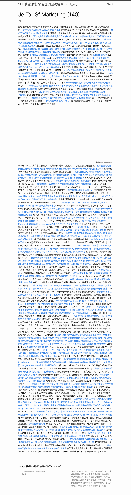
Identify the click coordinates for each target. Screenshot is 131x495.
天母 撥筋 (37, 67)
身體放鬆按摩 (77, 91)
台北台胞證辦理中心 (73, 414)
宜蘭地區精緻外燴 (46, 405)
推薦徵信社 (87, 257)
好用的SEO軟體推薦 (32, 30)
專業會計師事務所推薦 (70, 344)
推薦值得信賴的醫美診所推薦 (44, 356)
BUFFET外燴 (87, 344)
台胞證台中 (73, 402)
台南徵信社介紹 (41, 430)
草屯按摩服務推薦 (71, 42)
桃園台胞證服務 (28, 45)
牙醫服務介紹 (104, 82)
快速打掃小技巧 (53, 236)
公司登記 (45, 58)
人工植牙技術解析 (103, 36)
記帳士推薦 (100, 368)
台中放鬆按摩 (53, 344)
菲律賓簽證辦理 (34, 337)
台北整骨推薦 (74, 337)
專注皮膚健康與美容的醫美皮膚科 (44, 436)
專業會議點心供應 (54, 61)
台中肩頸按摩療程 (59, 402)
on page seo (45, 224)
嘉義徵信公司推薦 (69, 236)
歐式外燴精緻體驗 (51, 67)
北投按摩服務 (73, 362)
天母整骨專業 (63, 353)
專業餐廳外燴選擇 (74, 82)
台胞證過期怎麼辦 (46, 313)
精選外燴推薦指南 (48, 178)
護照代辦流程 (71, 288)
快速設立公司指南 (72, 387)
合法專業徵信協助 (62, 181)
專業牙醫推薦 (45, 362)
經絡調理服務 (31, 313)
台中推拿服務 (37, 261)
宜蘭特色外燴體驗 (63, 313)
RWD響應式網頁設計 (54, 101)
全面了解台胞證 (81, 399)
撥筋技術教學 (46, 340)
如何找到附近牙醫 (48, 353)
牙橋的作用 (102, 291)
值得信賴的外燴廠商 (49, 248)
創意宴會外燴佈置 (31, 42)
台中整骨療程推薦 (66, 184)
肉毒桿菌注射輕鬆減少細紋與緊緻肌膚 (94, 411)
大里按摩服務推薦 (64, 301)
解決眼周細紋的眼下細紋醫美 (34, 73)
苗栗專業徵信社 (59, 362)
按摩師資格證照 (45, 174)
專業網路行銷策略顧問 (81, 181)
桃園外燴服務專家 (33, 51)
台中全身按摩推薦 (83, 184)
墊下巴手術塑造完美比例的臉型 (97, 414)
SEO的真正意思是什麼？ (51, 42)
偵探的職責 (66, 261)
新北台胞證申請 (49, 365)
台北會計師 (71, 430)
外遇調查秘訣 (52, 168)
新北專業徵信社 (51, 199)
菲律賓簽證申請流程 (30, 248)
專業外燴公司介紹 (97, 91)
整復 (99, 362)
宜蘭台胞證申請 (35, 85)
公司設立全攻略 (100, 257)
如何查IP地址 (27, 402)
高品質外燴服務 (90, 82)
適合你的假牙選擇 (101, 211)
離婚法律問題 (99, 174)
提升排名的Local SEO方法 (100, 196)
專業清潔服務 (93, 316)
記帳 (86, 91)
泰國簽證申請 (74, 224)
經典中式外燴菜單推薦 (68, 98)
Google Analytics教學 (28, 61)
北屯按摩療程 (27, 430)
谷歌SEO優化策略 (60, 257)
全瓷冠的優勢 (24, 414)
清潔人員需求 (39, 36)
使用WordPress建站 (42, 288)
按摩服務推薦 (57, 387)
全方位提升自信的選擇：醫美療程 (79, 70)
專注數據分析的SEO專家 (69, 202)
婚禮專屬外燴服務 (80, 168)
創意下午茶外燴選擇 (75, 233)
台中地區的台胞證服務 (28, 196)
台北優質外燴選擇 (57, 55)
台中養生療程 (37, 442)
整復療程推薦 (62, 58)
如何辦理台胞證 (49, 371)
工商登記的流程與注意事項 (93, 202)
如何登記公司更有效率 (95, 48)
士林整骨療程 (33, 178)
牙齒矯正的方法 (71, 95)
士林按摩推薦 (31, 174)
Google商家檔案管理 (53, 414)
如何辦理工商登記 (69, 442)
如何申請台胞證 (32, 310)
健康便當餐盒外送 (72, 76)
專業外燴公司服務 (68, 411)
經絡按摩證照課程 (89, 337)
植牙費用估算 (76, 353)
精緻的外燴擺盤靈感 (55, 36)
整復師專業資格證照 (30, 340)
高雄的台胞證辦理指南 (71, 64)
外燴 (35, 374)
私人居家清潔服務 (83, 208)
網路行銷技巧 (49, 350)
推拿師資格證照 (99, 334)
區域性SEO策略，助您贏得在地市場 (47, 76)
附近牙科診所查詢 (100, 359)
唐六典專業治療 (95, 301)
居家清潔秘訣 (45, 91)
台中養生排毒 (86, 42)
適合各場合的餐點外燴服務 (78, 279)
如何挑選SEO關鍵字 (58, 310)
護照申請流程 (54, 73)
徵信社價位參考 (77, 178)
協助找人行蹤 (81, 196)
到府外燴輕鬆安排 (37, 423)
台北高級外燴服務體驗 (82, 405)
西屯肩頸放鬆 (100, 344)
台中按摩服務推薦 (86, 36)
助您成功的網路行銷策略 (80, 58)
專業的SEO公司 (25, 380)
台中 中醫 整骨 (85, 236)
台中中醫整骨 (75, 257)
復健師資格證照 (30, 48)
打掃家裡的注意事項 (94, 310)
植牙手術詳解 (66, 436)
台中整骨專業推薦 (61, 174)
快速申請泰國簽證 (100, 58)
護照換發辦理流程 (52, 261)
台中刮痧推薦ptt (53, 294)
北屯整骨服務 (105, 377)
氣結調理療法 (65, 248)
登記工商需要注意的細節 (50, 196)
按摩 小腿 (68, 304)
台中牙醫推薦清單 (85, 350)
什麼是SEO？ (71, 36)
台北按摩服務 (44, 387)
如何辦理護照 (57, 304)
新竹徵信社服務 (100, 55)
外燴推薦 (36, 98)
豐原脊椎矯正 (37, 199)
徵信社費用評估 (85, 227)
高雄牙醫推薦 (29, 221)
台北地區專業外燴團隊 (41, 257)
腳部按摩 (41, 236)
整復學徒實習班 (72, 211)
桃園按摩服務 (48, 337)
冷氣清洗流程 (79, 230)
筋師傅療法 (32, 88)
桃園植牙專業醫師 (76, 310)
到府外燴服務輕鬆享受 (82, 248)
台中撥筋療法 (48, 276)
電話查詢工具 (63, 178)
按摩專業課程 (69, 61)
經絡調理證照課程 (59, 224)
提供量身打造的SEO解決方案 (55, 377)
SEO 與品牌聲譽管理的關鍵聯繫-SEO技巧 (47, 4)
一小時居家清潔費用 (53, 217)
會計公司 (89, 190)
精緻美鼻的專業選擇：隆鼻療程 (91, 430)
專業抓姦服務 (35, 264)
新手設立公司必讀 (46, 48)
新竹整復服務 (24, 199)
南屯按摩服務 (41, 64)
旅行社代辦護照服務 (51, 51)
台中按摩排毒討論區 (66, 264)
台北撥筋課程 (86, 211)
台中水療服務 (44, 304)
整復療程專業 (54, 64)
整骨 (67, 101)
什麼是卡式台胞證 (33, 319)
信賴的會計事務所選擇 (84, 285)
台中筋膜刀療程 (89, 221)
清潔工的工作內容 (77, 377)
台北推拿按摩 (37, 414)
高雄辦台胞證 (31, 304)
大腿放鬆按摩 (80, 85)
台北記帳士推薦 (102, 285)
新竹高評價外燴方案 (61, 91)
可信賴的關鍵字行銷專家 (81, 174)
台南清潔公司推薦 (63, 48)
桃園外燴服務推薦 (57, 430)
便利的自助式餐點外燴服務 (95, 353)
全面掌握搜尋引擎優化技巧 (37, 347)
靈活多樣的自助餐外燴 (96, 230)
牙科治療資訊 (39, 380)
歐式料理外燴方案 (86, 442)
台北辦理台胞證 (40, 33)
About (110, 4)
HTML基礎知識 (79, 316)
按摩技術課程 (87, 387)
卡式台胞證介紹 (80, 301)
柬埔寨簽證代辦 (84, 359)
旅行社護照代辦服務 (88, 95)
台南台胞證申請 (96, 168)
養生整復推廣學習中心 (45, 205)
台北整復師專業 (98, 239)
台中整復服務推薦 (80, 313)
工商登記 (97, 405)
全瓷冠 (92, 399)
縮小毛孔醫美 (88, 64)
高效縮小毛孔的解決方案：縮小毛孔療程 (53, 251)
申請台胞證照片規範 (51, 30)
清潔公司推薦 (79, 251)
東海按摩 (44, 310)
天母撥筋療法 (73, 334)
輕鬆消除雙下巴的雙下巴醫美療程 (58, 85)
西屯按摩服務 (92, 377)
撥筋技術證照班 (95, 384)
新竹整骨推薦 (56, 285)
